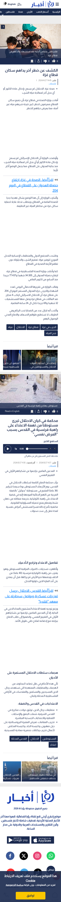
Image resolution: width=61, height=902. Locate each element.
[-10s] (50, 448)
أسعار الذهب (42, 11)
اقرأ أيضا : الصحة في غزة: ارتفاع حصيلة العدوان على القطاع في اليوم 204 (33, 185)
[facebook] (10, 856)
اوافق (30, 895)
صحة (20, 11)
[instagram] (37, 856)
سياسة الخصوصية (15, 885)
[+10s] (55, 448)
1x (16, 448)
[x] (23, 856)
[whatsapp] (51, 856)
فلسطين (10, 11)
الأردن (29, 11)
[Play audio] (8, 449)
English (12, 4)
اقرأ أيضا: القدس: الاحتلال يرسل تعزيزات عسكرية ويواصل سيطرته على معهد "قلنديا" (31, 596)
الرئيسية (56, 11)
